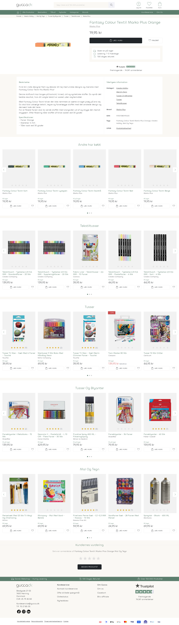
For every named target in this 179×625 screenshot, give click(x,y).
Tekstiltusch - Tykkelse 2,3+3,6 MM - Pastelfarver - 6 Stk (123, 273)
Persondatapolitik (37, 621)
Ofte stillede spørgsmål (68, 592)
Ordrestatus (62, 596)
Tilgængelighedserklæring (53, 621)
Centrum (147, 355)
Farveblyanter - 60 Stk (154, 434)
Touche (5, 358)
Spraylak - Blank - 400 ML (156, 515)
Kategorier (74, 12)
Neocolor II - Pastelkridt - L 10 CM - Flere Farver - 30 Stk (52, 435)
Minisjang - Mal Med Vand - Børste (51, 516)
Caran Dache (43, 439)
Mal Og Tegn (121, 92)
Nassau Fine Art (79, 520)
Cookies (65, 621)
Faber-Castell (149, 437)
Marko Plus (95, 26)
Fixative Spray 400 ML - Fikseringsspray (84, 435)
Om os (100, 588)
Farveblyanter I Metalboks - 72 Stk (17, 435)
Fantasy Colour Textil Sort (14, 191)
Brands (85, 12)
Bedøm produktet (89, 567)
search (111, 5)
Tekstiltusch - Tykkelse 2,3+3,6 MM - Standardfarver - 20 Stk (17, 273)
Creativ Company (9, 277)
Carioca (76, 277)
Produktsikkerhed (123, 128)
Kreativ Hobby (122, 88)
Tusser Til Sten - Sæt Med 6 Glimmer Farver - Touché (86, 354)
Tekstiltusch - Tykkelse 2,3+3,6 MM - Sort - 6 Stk (158, 273)
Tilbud (53, 12)
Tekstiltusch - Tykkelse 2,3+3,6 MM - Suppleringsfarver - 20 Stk (53, 273)
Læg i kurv (115, 40)
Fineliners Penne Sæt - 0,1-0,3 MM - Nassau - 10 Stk (89, 516)
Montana (147, 518)
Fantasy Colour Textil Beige (157, 191)
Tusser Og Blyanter (124, 96)
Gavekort (101, 592)
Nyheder (62, 12)
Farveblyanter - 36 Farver (120, 434)
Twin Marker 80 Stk (117, 353)
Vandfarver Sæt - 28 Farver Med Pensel (123, 516)
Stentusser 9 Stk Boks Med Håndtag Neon (50, 354)
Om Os (160, 12)
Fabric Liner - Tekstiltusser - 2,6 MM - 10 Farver (88, 273)
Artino (5, 520)
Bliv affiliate (103, 596)
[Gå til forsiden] (24, 585)
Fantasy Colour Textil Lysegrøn (52, 191)
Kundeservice (147, 12)
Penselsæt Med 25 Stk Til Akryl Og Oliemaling (17, 516)
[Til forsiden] (24, 5)
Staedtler (6, 439)
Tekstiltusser (121, 103)
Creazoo (111, 355)
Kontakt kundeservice (67, 588)
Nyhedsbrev (62, 600)
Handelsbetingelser (23, 621)
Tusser (119, 99)
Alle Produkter (28, 12)
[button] (3, 169)
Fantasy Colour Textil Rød (120, 191)
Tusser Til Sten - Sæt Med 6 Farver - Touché (18, 354)
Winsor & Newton (80, 439)
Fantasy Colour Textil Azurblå (87, 191)
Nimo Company (44, 358)
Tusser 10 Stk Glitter (153, 353)
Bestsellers (42, 12)
